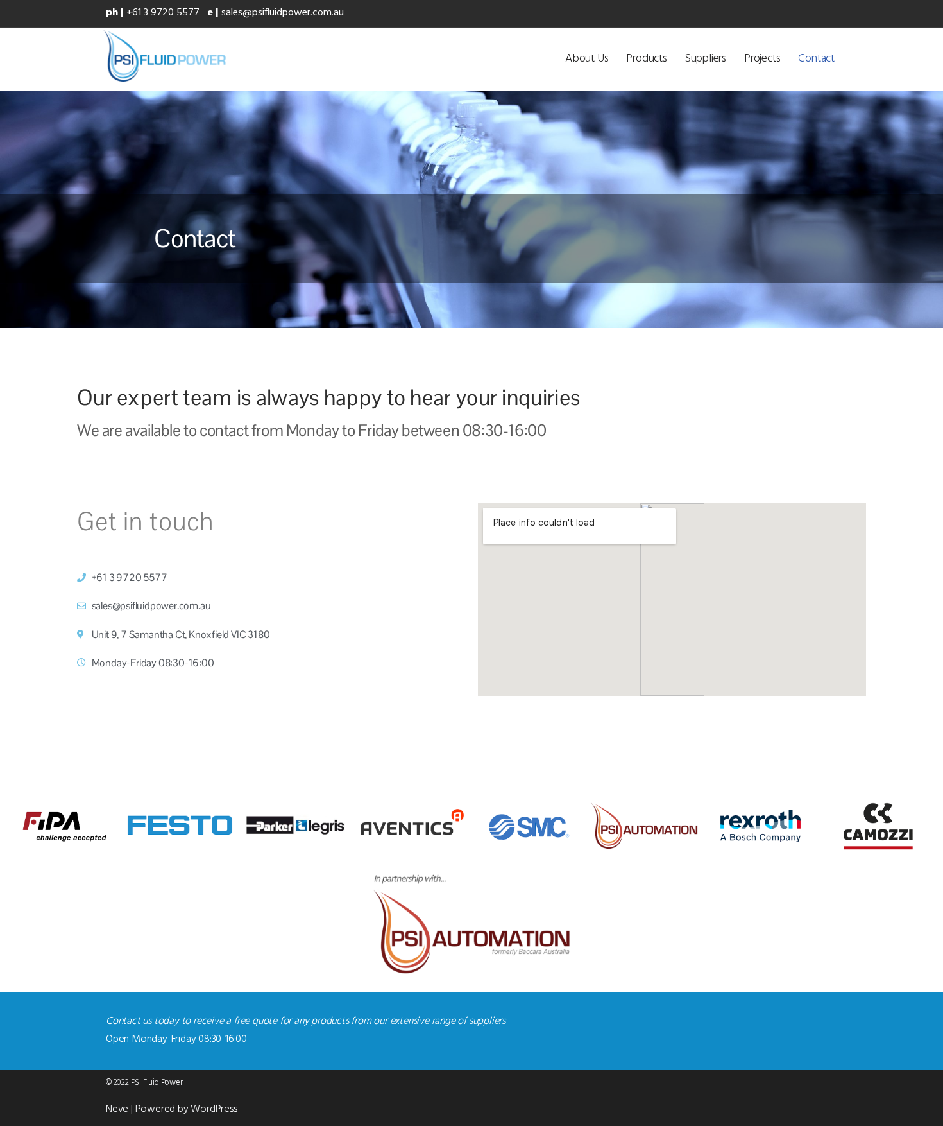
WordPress (214, 1109)
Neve (117, 1109)
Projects (762, 58)
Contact (816, 58)
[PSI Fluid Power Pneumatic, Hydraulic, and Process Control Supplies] (164, 56)
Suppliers (705, 58)
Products (646, 58)
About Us (586, 58)
